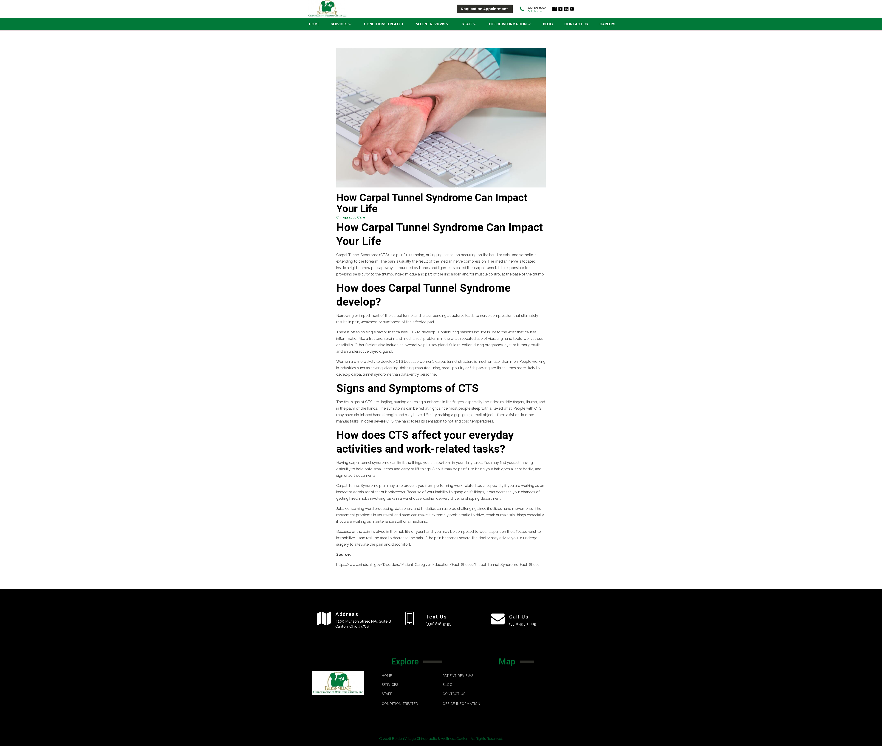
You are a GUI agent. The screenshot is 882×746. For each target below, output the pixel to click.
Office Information (508, 24)
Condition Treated (400, 704)
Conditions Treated (383, 24)
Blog (548, 24)
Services (339, 24)
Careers (607, 24)
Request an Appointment (484, 8)
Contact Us (576, 24)
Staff (467, 24)
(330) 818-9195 (438, 624)
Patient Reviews (458, 676)
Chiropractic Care (350, 217)
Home (314, 24)
